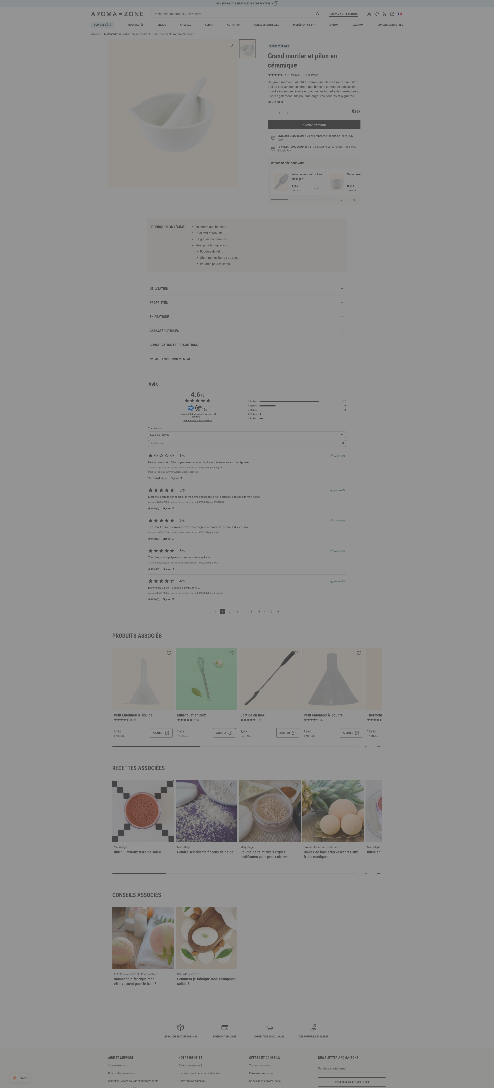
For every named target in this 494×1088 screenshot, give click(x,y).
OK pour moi (270, 589)
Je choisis (224, 589)
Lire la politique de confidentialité (222, 578)
